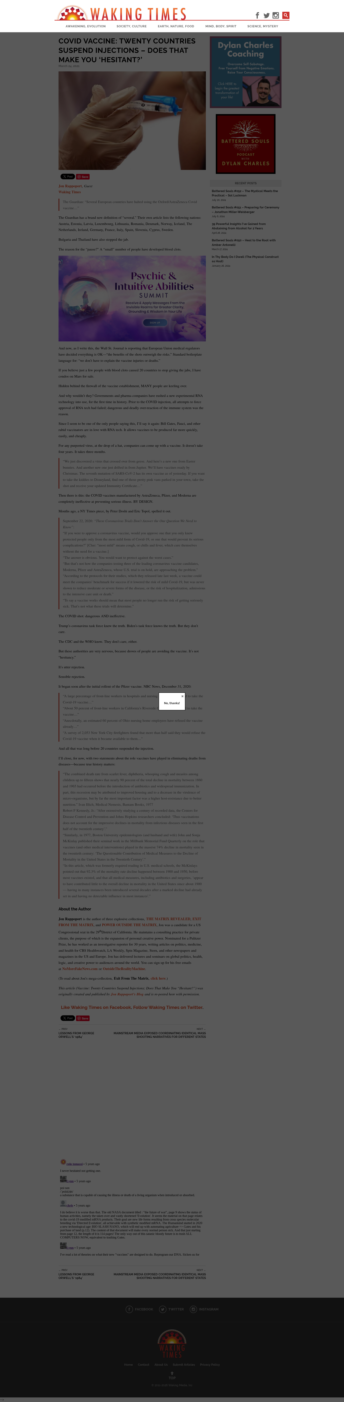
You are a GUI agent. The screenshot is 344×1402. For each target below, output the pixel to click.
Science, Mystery (262, 26)
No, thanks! (172, 703)
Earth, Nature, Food (176, 26)
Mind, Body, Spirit (220, 26)
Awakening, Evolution (86, 26)
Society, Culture (132, 26)
